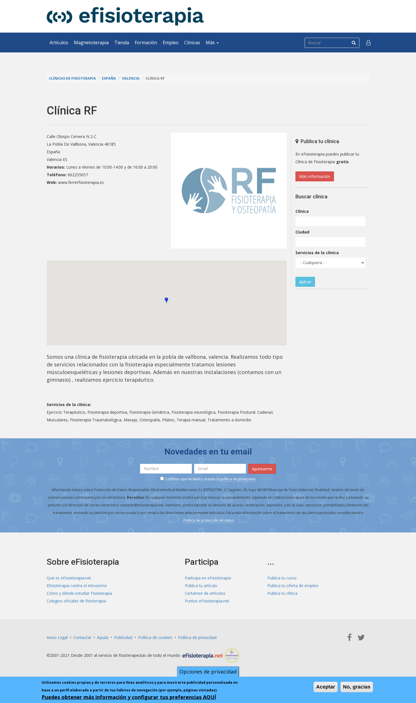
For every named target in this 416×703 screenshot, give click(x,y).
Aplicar (305, 281)
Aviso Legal (57, 637)
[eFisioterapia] (125, 16)
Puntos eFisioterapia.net (207, 601)
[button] (368, 42)
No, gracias (356, 687)
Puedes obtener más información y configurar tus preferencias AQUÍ (129, 697)
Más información (314, 176)
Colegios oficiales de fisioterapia (76, 601)
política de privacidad (237, 479)
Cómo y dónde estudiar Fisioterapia (79, 593)
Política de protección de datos (208, 520)
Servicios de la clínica (317, 252)
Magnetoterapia (91, 42)
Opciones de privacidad (208, 671)
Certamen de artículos (205, 593)
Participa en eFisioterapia (208, 578)
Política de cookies (155, 637)
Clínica (302, 211)
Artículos (59, 42)
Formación (146, 42)
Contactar (82, 637)
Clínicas (192, 42)
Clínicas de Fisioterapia (72, 78)
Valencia (131, 78)
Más (211, 42)
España (109, 78)
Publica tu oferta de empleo (292, 585)
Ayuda (102, 637)
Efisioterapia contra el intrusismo (77, 585)
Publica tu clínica (282, 593)
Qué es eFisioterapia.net (69, 578)
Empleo (171, 42)
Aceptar (325, 687)
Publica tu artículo (201, 585)
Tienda (121, 42)
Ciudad (302, 232)
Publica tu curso (282, 578)
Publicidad (123, 637)
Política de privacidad (197, 637)
